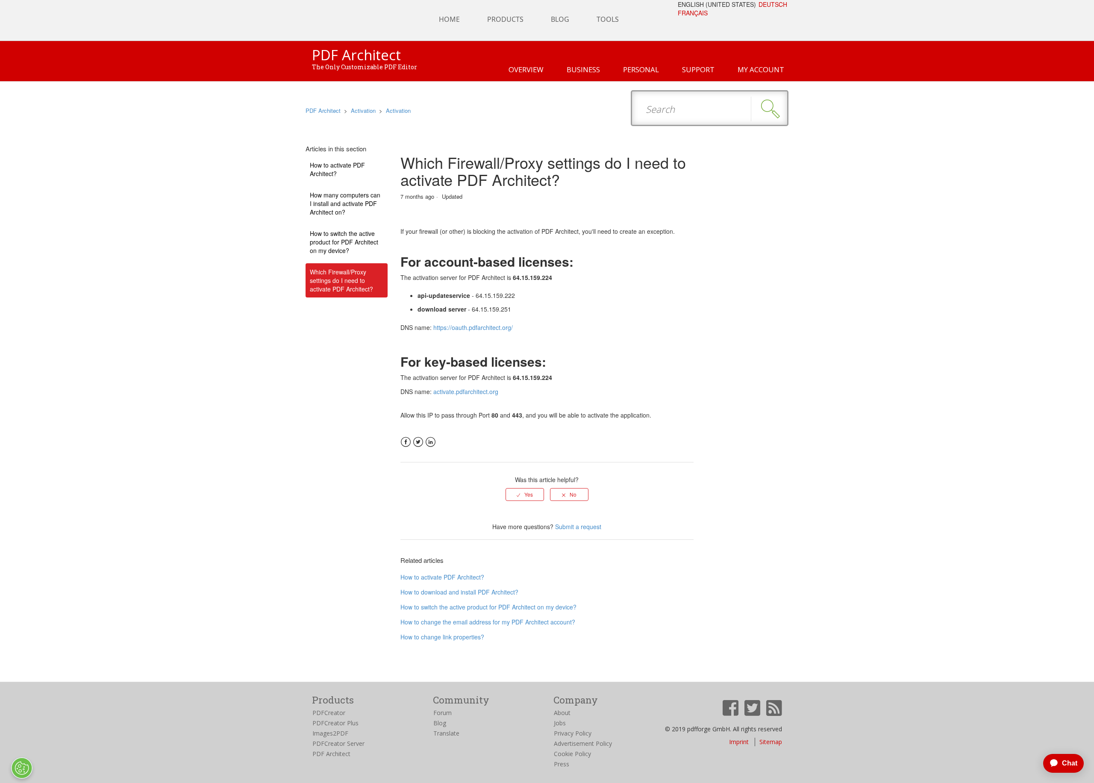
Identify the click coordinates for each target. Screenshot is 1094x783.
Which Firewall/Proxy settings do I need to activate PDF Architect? (341, 280)
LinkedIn (430, 442)
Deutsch (773, 4)
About (562, 713)
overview (526, 69)
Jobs (560, 723)
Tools (608, 19)
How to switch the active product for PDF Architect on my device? (344, 242)
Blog (439, 723)
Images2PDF (330, 733)
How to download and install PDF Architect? (459, 592)
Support (698, 69)
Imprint (739, 742)
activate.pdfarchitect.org (465, 391)
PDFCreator (328, 713)
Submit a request (578, 526)
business (583, 69)
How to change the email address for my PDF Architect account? (487, 622)
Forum (442, 713)
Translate (446, 733)
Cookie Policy (572, 754)
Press (561, 764)
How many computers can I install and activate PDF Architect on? (345, 203)
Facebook (405, 442)
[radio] (525, 494)
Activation (363, 110)
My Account (761, 69)
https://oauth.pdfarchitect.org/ (473, 327)
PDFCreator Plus (335, 723)
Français (693, 13)
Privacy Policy (572, 733)
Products (505, 19)
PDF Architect (323, 110)
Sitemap (770, 742)
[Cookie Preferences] (21, 768)
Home (449, 19)
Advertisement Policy (583, 743)
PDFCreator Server (338, 743)
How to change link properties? (442, 637)
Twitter (418, 442)
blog (560, 19)
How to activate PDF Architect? (337, 169)
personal (641, 69)
